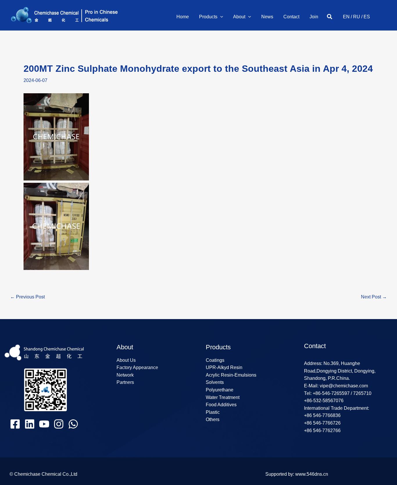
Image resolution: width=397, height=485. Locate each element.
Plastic (213, 412)
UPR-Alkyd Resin (224, 367)
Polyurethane (219, 389)
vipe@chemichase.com (343, 385)
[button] (220, 17)
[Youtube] (44, 423)
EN (346, 16)
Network (125, 375)
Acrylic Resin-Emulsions (231, 375)
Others (212, 419)
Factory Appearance (137, 367)
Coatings (215, 360)
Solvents (215, 382)
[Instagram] (58, 423)
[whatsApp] (73, 423)
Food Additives (221, 404)
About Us (126, 360)
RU (356, 16)
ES (367, 16)
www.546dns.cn (311, 474)
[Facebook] (15, 423)
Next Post (374, 297)
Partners (125, 382)
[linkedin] (29, 423)
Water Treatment (222, 397)
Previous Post (27, 297)
